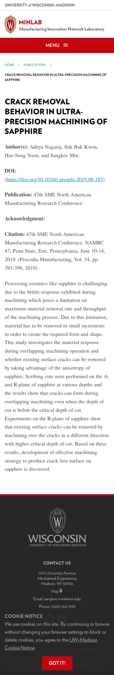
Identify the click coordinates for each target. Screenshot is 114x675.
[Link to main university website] (57, 547)
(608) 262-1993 (63, 606)
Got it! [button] (57, 663)
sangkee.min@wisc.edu (62, 598)
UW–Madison (40, 5)
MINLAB (30, 22)
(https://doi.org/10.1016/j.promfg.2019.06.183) (55, 179)
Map (54, 591)
